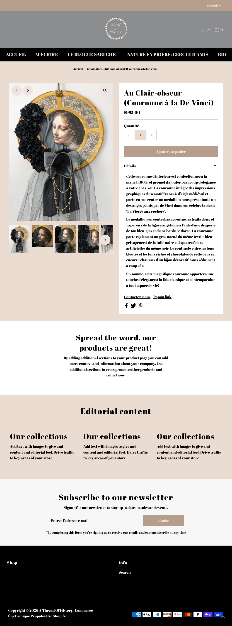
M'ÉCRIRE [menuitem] (47, 54)
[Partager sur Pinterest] (141, 306)
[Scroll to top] (222, 616)
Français (213, 5)
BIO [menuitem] (222, 54)
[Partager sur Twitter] (133, 306)
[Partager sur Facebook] (126, 306)
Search (125, 572)
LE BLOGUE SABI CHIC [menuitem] (93, 54)
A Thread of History (55, 610)
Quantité (131, 125)
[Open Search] (202, 30)
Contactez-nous (137, 297)
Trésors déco (93, 69)
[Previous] (17, 90)
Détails (130, 165)
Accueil (78, 69)
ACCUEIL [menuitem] (16, 54)
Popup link (162, 297)
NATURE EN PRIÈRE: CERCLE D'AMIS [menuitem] (167, 54)
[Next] (28, 90)
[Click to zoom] (105, 91)
